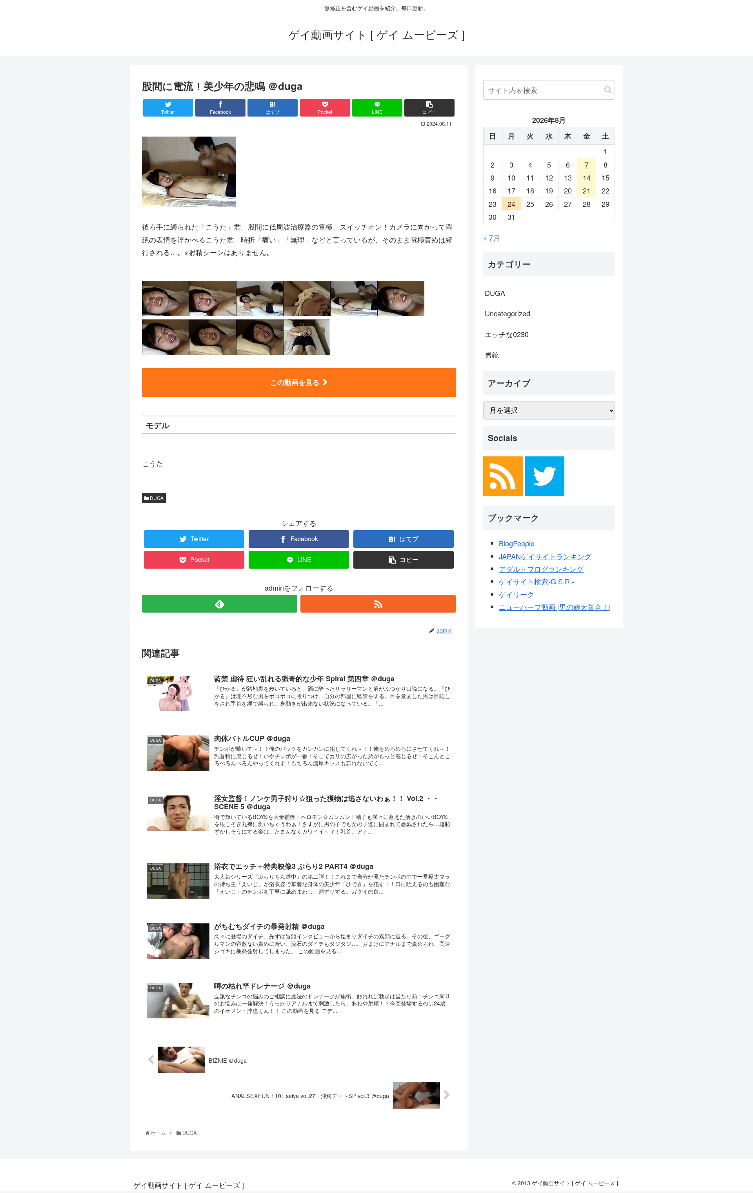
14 (587, 177)
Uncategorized (507, 313)
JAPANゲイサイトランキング (545, 556)
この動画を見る (295, 382)
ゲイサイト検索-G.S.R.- (536, 581)
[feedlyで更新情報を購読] (219, 604)
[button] (608, 89)
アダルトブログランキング (541, 569)
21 (587, 190)
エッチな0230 (507, 334)
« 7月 (491, 237)
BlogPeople (517, 543)
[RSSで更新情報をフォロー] (378, 604)
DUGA (156, 497)
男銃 (492, 354)
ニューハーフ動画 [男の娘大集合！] (555, 607)
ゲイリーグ (516, 594)
